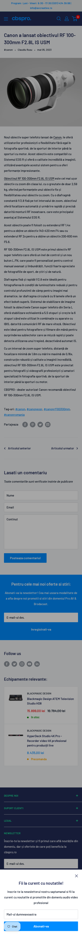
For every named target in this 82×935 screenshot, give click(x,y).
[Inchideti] (76, 875)
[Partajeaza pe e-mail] (48, 424)
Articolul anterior (19, 448)
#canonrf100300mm (57, 409)
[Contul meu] (67, 19)
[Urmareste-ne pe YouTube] (29, 664)
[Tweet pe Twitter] (40, 424)
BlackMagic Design (39, 693)
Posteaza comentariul (25, 558)
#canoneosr (34, 409)
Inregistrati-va (41, 629)
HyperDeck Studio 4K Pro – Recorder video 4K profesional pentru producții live (46, 740)
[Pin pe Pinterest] (32, 424)
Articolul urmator (62, 448)
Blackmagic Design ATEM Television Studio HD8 (50, 701)
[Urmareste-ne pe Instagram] (22, 664)
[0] (74, 18)
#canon (8, 49)
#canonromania (14, 414)
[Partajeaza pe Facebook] (25, 424)
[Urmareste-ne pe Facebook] (7, 664)
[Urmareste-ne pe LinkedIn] (37, 664)
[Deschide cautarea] (59, 19)
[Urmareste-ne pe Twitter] (14, 664)
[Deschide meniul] (6, 18)
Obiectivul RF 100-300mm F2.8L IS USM (29, 178)
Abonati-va (41, 926)
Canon (57, 137)
